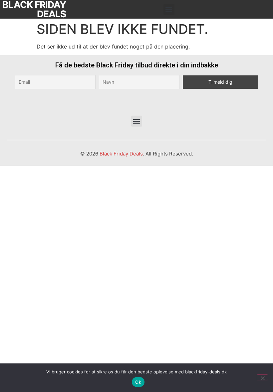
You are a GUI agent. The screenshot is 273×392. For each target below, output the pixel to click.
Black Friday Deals (121, 153)
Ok (138, 382)
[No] (262, 377)
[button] (168, 9)
